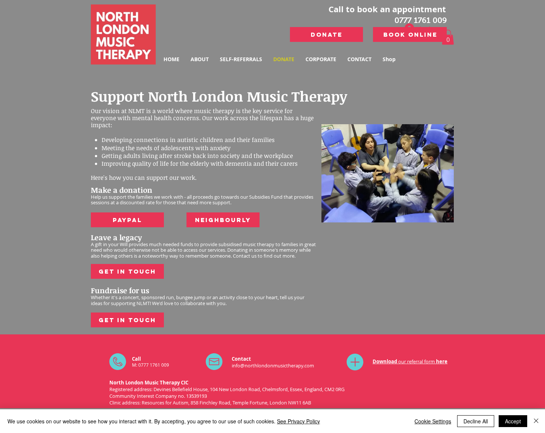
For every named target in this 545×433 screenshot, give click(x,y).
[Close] (536, 421)
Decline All (475, 421)
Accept (513, 421)
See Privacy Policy (298, 421)
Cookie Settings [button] (432, 421)
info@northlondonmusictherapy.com (273, 365)
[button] (448, 37)
